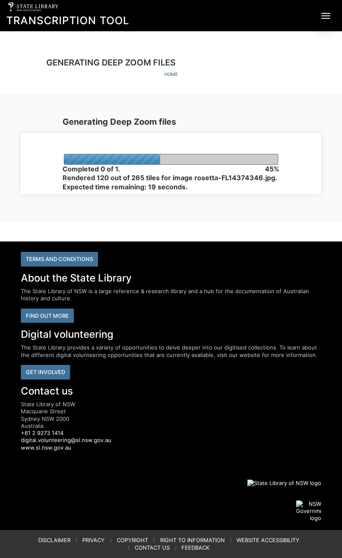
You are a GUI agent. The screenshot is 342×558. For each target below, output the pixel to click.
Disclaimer (54, 540)
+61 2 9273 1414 (42, 433)
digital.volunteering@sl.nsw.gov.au (66, 440)
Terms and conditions (59, 259)
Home (171, 74)
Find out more (47, 315)
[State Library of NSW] (279, 483)
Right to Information (192, 540)
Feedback (195, 547)
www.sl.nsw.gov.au (46, 447)
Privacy (93, 540)
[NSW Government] (308, 511)
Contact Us (152, 547)
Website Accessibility (267, 540)
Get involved (45, 372)
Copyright (132, 540)
